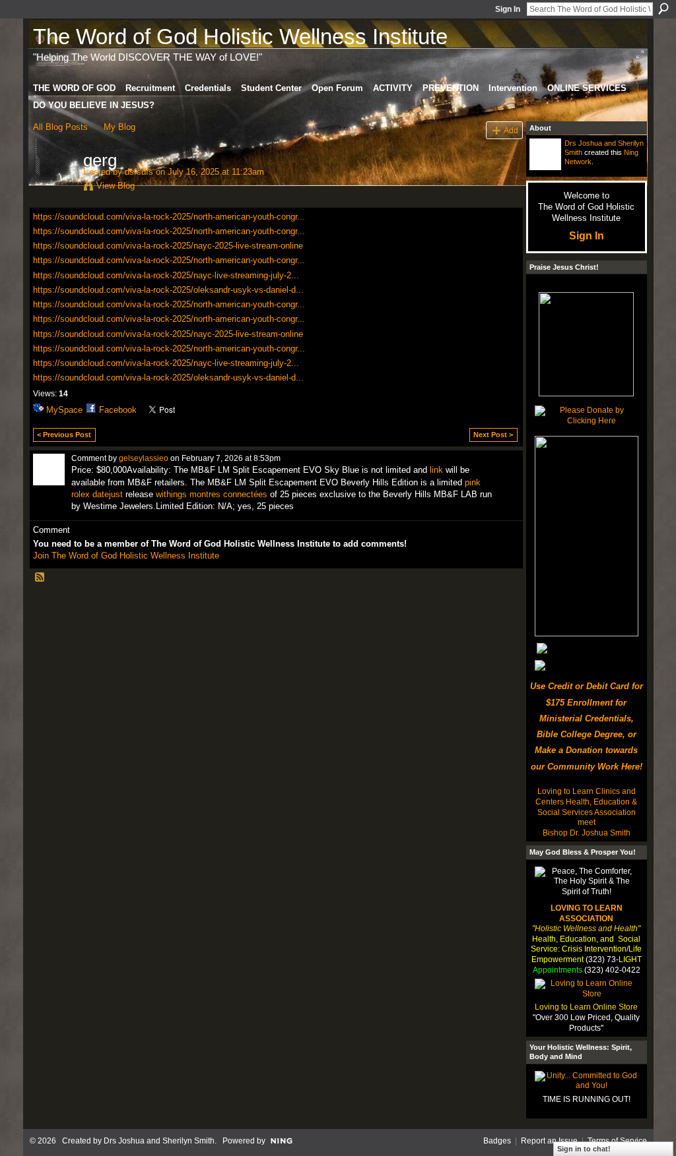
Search (663, 9)
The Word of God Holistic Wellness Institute (240, 36)
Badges (497, 1140)
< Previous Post (64, 435)
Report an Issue (549, 1140)
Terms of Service (617, 1140)
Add (511, 130)
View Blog (115, 186)
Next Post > (493, 435)
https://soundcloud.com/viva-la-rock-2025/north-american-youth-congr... (169, 217)
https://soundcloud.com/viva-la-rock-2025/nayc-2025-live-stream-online (168, 246)
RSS (40, 578)
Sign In (507, 9)
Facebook (118, 410)
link (436, 470)
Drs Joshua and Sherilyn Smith (159, 1140)
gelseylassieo (143, 458)
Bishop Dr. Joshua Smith (586, 832)
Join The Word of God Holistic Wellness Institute (126, 556)
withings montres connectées (211, 494)
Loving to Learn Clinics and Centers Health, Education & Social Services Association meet (586, 807)
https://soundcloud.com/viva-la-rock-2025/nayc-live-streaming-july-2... (166, 275)
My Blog (119, 127)
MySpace (64, 410)
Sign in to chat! (584, 1149)
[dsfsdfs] (54, 188)
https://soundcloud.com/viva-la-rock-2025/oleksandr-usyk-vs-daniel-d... (168, 290)
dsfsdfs (139, 172)
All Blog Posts (60, 127)
